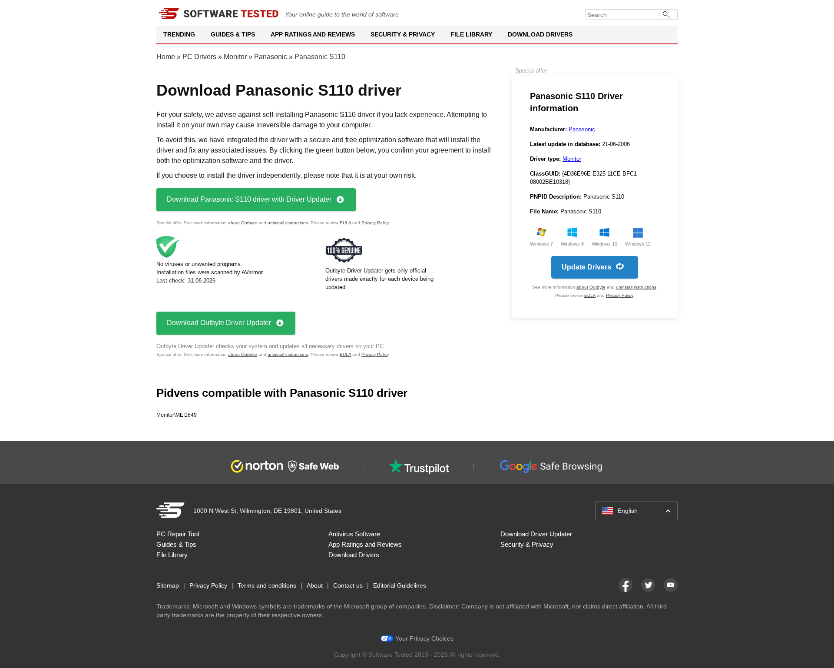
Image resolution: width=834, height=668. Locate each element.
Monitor (235, 56)
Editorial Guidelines (399, 585)
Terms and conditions (267, 585)
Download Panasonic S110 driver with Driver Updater (249, 199)
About (315, 585)
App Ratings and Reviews (313, 34)
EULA (345, 222)
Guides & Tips (233, 34)
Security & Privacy (403, 34)
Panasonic (270, 56)
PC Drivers (199, 56)
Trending (179, 34)
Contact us (348, 585)
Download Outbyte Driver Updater (219, 322)
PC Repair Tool (177, 534)
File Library (471, 34)
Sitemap (167, 585)
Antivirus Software (354, 534)
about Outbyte (242, 222)
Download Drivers (540, 34)
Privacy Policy (374, 222)
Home (165, 56)
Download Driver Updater (536, 534)
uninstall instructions (288, 222)
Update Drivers (586, 267)
